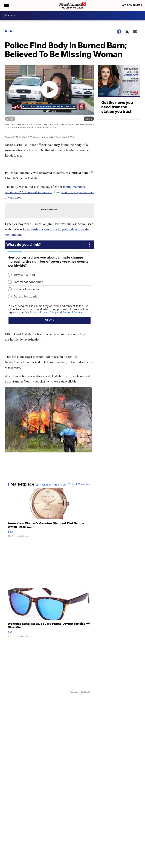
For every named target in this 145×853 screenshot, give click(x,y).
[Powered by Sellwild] (86, 692)
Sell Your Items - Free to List (51, 485)
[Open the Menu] (6, 5)
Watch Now (131, 5)
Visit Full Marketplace (79, 484)
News (10, 31)
